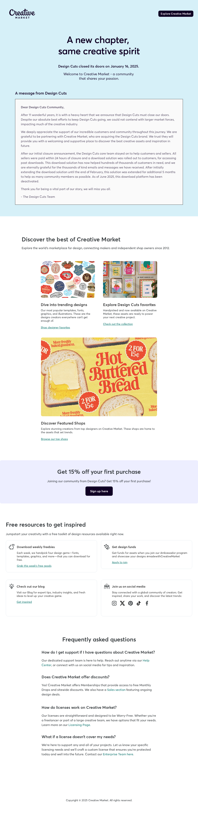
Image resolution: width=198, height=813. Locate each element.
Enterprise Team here (118, 754)
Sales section (116, 690)
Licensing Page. (79, 725)
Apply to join (119, 562)
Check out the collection (118, 324)
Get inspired (24, 602)
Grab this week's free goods (34, 566)
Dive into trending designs (64, 304)
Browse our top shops (54, 439)
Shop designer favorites (55, 327)
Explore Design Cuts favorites (129, 304)
